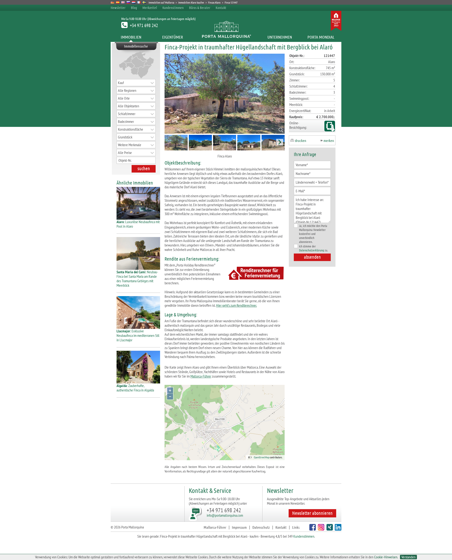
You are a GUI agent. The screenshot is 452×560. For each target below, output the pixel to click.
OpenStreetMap (261, 457)
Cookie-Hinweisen (385, 557)
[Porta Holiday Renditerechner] (255, 274)
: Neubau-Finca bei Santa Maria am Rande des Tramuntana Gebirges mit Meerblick (137, 279)
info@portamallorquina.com (225, 515)
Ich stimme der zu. (313, 248)
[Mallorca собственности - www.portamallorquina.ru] (128, 2)
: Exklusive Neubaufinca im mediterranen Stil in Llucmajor (138, 335)
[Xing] (329, 529)
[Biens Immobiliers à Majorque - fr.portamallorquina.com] (139, 2)
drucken (300, 140)
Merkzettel (149, 7)
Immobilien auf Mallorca (161, 2)
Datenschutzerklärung (311, 250)
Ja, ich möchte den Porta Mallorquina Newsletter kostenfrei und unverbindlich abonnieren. (313, 234)
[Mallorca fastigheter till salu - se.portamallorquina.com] (144, 2)
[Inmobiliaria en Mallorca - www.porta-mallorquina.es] (118, 2)
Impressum (239, 527)
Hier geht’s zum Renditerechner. (236, 305)
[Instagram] (320, 529)
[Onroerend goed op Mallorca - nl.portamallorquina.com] (133, 2)
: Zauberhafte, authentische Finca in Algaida (135, 387)
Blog (134, 7)
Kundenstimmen (173, 7)
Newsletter (118, 7)
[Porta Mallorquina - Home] (226, 37)
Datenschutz (261, 527)
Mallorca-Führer (200, 376)
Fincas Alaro (214, 2)
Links (295, 527)
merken (328, 140)
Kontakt (221, 7)
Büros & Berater (199, 7)
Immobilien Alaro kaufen (191, 2)
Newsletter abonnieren (312, 513)
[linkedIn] (337, 529)
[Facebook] (312, 529)
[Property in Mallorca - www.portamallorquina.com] (123, 2)
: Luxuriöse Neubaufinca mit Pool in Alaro (138, 224)
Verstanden (408, 557)
